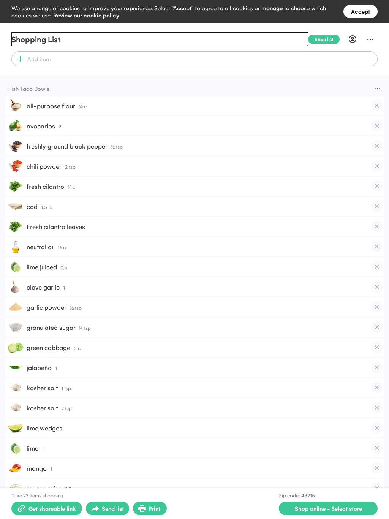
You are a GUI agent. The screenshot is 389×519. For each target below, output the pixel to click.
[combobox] (201, 58)
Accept (360, 11)
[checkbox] (377, 105)
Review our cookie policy (86, 15)
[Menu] (370, 39)
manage (272, 7)
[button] (18, 59)
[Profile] (352, 39)
